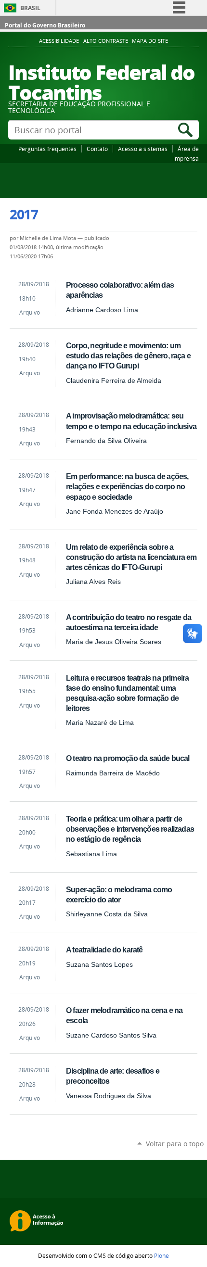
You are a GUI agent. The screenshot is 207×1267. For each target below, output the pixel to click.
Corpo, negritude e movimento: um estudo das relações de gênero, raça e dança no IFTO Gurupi (128, 355)
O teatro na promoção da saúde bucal (128, 758)
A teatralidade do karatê (104, 949)
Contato (97, 148)
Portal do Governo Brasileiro (45, 25)
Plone (161, 1255)
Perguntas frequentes (47, 148)
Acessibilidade (59, 41)
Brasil (30, 8)
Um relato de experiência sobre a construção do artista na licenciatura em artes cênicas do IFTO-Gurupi (131, 557)
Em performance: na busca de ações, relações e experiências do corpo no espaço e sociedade (127, 486)
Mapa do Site (150, 41)
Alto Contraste (105, 41)
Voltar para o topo (175, 1143)
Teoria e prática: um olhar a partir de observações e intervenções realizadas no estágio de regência (130, 828)
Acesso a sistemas (143, 148)
